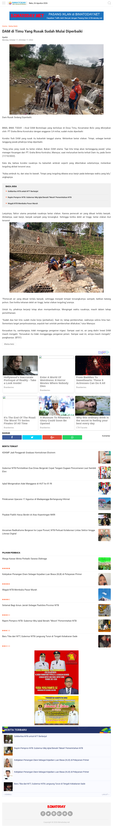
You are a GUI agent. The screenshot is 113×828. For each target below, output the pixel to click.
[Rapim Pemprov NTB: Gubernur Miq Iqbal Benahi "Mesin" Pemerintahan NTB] (104, 626)
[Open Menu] (3, 3)
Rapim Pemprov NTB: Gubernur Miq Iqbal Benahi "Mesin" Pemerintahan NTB (40, 197)
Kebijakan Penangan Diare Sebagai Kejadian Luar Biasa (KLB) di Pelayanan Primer (42, 574)
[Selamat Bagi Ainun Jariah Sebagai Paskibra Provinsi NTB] (104, 610)
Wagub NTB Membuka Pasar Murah (23, 203)
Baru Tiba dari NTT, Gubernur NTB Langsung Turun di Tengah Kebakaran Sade (39, 636)
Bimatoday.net (64, 822)
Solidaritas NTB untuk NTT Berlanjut (23, 191)
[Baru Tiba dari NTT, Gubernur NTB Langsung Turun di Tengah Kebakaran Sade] (104, 641)
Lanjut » (105, 794)
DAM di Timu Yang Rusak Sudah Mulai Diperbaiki (42, 31)
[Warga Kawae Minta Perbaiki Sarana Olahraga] (104, 563)
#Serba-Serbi (9, 344)
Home (4, 26)
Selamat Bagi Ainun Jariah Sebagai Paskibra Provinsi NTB (30, 605)
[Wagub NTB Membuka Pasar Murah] (104, 594)
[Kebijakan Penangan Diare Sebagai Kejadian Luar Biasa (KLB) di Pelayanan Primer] (104, 579)
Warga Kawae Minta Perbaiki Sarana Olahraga (24, 558)
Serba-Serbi (13, 26)
